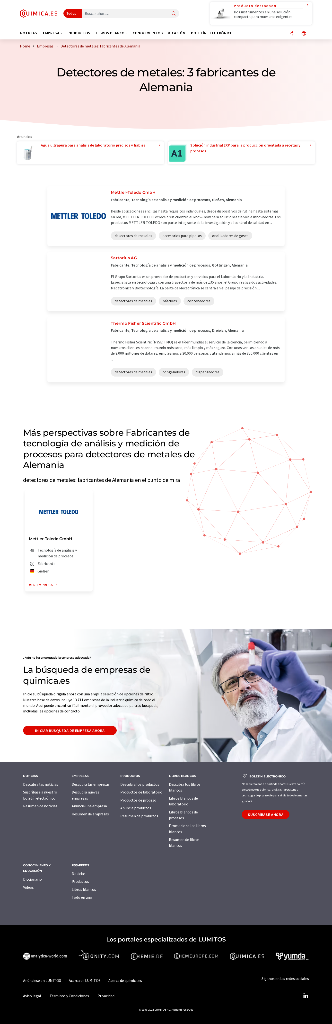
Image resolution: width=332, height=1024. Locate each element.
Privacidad (105, 995)
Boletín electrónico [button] (212, 33)
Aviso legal (32, 995)
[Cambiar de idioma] (303, 34)
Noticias (79, 873)
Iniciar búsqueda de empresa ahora (70, 730)
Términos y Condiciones (69, 995)
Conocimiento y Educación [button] (159, 33)
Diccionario (32, 879)
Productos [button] (79, 33)
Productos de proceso (138, 800)
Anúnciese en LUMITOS (42, 980)
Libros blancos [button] (111, 33)
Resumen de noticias (40, 805)
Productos (80, 881)
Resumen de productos (139, 815)
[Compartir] (291, 34)
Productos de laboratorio (141, 792)
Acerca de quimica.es (125, 980)
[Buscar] (173, 14)
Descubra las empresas (91, 784)
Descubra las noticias (40, 784)
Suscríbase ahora (265, 814)
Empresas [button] (52, 33)
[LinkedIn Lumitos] (305, 995)
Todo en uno (82, 897)
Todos (71, 13)
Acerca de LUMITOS (85, 980)
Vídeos (28, 887)
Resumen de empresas (90, 814)
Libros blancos (84, 889)
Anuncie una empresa (89, 805)
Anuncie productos (135, 807)
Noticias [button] (28, 33)
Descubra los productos (139, 784)
